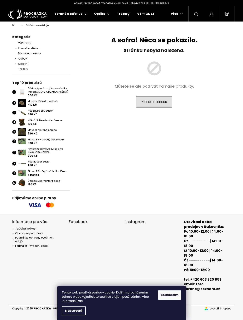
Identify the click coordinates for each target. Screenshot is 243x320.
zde (80, 301)
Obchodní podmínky (29, 233)
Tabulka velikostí (26, 228)
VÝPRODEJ (24, 43)
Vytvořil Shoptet (220, 308)
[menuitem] (70, 14)
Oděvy (22, 59)
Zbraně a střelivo (29, 48)
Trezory (23, 69)
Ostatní (23, 64)
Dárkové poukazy (29, 53)
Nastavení (73, 310)
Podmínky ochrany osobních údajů (34, 239)
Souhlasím (169, 295)
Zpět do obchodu (154, 102)
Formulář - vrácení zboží (31, 246)
